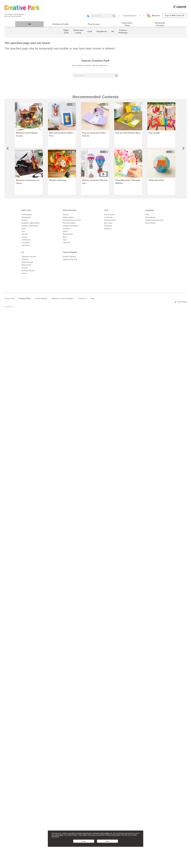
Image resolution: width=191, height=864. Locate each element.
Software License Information (62, 298)
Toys (23, 231)
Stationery (108, 229)
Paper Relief (26, 265)
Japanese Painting (70, 259)
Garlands (66, 229)
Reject (107, 841)
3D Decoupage (27, 262)
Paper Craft (26, 210)
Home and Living (69, 210)
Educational (26, 217)
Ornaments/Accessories (72, 220)
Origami (25, 268)
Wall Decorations (69, 223)
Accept (83, 841)
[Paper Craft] (66, 35)
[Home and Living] (78, 35)
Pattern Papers (68, 217)
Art (23, 252)
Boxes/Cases (68, 234)
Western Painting (69, 257)
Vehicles (25, 234)
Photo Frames (150, 223)
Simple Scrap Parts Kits (154, 220)
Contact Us (82, 298)
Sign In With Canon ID (174, 15)
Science (25, 237)
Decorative (26, 243)
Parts (147, 215)
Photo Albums (150, 217)
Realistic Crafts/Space (30, 226)
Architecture (26, 240)
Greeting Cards (110, 220)
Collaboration (27, 215)
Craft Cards (108, 217)
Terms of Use (9, 298)
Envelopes (108, 226)
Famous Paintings (70, 252)
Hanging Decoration (70, 226)
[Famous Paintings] (123, 35)
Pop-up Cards (109, 215)
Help (92, 298)
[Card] (90, 35)
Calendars (67, 243)
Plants (65, 231)
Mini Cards (108, 223)
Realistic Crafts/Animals (31, 223)
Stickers (66, 215)
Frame (24, 273)
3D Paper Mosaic (28, 271)
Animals (25, 220)
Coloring (25, 259)
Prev (7, 148)
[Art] (112, 35)
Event (24, 229)
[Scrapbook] (101, 35)
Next (183, 148)
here (61, 835)
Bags (65, 237)
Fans (65, 240)
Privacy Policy (24, 298)
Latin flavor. (26, 245)
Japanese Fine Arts (29, 257)
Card (106, 210)
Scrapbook (149, 210)
